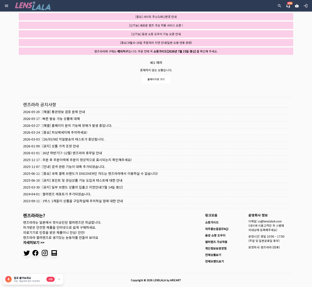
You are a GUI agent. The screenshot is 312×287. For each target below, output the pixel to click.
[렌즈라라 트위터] (26, 253)
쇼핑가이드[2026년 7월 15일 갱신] (174, 51)
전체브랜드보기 (214, 261)
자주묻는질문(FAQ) (216, 229)
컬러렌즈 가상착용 (216, 242)
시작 (51, 279)
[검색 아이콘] (279, 5)
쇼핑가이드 (212, 222)
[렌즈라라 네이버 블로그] (54, 253)
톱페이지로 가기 (156, 79)
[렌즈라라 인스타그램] (44, 253)
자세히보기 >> (33, 242)
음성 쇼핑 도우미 (215, 235)
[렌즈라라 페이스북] (35, 253)
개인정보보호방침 (216, 248)
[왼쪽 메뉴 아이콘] (6, 5)
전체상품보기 (213, 255)
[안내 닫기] (59, 279)
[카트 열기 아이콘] (296, 5)
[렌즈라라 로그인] (305, 5)
